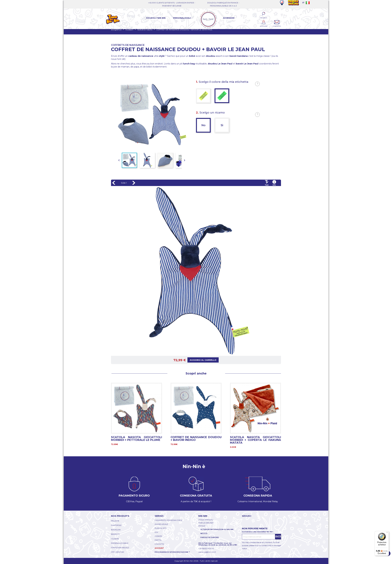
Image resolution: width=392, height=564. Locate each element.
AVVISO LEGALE (161, 524)
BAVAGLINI (116, 530)
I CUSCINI (115, 539)
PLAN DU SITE (161, 528)
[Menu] (387, 533)
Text (266, 185)
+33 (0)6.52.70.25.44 (206, 548)
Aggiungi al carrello (203, 360)
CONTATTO (159, 544)
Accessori (228, 18)
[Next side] (134, 183)
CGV (156, 532)
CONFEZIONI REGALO (120, 548)
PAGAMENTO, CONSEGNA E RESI (168, 520)
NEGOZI (203, 533)
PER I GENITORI (117, 552)
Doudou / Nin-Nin (156, 18)
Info (274, 185)
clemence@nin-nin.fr (207, 552)
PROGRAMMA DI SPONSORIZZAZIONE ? (172, 552)
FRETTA (158, 540)
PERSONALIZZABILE (119, 543)
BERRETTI (115, 534)
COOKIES (158, 536)
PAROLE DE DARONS (209, 537)
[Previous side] (114, 183)
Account (159, 548)
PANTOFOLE (116, 525)
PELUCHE (115, 521)
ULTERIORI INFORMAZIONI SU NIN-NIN (216, 529)
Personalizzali (182, 18)
